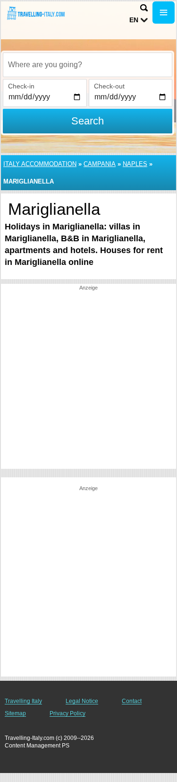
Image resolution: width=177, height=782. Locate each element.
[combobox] (87, 64)
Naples (135, 163)
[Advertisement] (88, 380)
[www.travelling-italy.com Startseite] (35, 13)
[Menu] (163, 12)
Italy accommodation (39, 163)
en (133, 20)
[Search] (144, 7)
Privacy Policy (67, 713)
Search (87, 121)
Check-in (21, 86)
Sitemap (15, 713)
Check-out (109, 86)
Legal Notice (82, 701)
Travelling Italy (23, 701)
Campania (100, 163)
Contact (132, 701)
